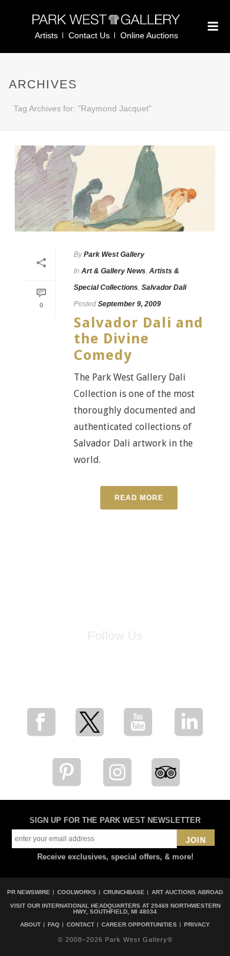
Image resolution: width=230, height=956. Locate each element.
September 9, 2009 (129, 304)
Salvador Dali (164, 287)
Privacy (197, 925)
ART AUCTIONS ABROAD (187, 892)
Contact (80, 925)
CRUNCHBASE (123, 892)
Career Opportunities (139, 925)
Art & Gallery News (113, 271)
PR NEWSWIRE (28, 892)
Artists (46, 35)
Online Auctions (149, 35)
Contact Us (89, 35)
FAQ (54, 925)
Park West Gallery (114, 254)
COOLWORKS (76, 892)
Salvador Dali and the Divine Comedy (138, 339)
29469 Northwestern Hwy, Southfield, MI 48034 (147, 908)
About (30, 925)
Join (196, 840)
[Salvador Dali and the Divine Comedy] (115, 188)
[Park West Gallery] (106, 24)
